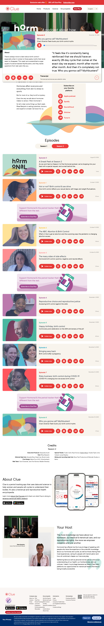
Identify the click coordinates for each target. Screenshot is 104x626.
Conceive (37, 603)
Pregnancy (37, 605)
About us (31, 598)
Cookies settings (57, 607)
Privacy (55, 600)
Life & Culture (46, 609)
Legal (54, 598)
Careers (31, 600)
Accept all (96, 618)
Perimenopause (39, 607)
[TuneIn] (31, 77)
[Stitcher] (25, 77)
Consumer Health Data (58, 602)
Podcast (31, 603)
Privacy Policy (26, 624)
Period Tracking (39, 602)
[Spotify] (13, 77)
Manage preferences (94, 622)
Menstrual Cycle (47, 600)
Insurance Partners (70, 600)
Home (39, 9)
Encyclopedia (65, 9)
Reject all (86, 618)
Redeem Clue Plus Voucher (13, 612)
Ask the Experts (47, 598)
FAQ (36, 598)
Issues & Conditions (48, 605)
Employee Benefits (70, 598)
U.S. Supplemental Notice (59, 603)
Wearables (37, 609)
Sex (44, 607)
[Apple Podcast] (7, 77)
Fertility (45, 603)
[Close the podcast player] (97, 32)
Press (30, 602)
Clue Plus (77, 9)
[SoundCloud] (19, 77)
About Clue (46, 610)
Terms (54, 605)
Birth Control (46, 602)
